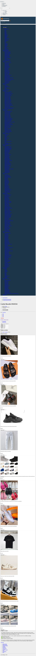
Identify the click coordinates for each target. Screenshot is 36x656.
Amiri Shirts (6, 288)
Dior (5, 30)
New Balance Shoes (8, 263)
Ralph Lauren (7, 47)
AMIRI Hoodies (7, 151)
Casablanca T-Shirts (7, 207)
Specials (4, 646)
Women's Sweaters (7, 52)
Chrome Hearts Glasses (8, 75)
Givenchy (6, 43)
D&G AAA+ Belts (7, 102)
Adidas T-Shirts (7, 224)
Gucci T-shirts (7, 195)
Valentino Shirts (7, 289)
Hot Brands (5, 28)
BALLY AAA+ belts (8, 94)
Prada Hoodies (7, 153)
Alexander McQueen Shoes (9, 250)
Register (6, 11)
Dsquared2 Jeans (7, 175)
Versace (6, 39)
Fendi (5, 34)
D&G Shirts (6, 284)
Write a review (6, 319)
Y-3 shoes (6, 262)
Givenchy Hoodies (7, 156)
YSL (5, 42)
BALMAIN (6, 49)
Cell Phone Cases (7, 86)
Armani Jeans (7, 180)
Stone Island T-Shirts (8, 216)
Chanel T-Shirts (7, 218)
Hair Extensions (7, 89)
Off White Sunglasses (8, 80)
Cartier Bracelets (4, 297)
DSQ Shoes (6, 265)
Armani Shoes (7, 261)
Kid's (3, 652)
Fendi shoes (6, 238)
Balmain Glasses (7, 82)
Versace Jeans (7, 187)
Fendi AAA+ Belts (7, 97)
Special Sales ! (5, 644)
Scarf (5, 272)
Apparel (6, 85)
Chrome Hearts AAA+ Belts (9, 105)
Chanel (6, 31)
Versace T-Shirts (7, 209)
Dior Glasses (6, 68)
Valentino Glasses (7, 78)
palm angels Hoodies (8, 166)
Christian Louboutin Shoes (9, 247)
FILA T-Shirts (7, 229)
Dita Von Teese (7, 73)
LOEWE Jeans (7, 182)
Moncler (6, 36)
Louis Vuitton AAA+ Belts (9, 93)
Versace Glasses (7, 67)
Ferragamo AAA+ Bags (8, 131)
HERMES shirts (7, 286)
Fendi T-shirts (7, 203)
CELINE (6, 45)
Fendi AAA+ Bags (7, 117)
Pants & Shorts (7, 137)
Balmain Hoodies (7, 172)
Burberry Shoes (7, 243)
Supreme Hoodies (7, 167)
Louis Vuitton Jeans (7, 176)
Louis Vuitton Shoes (8, 233)
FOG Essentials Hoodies (8, 160)
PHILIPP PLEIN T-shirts (8, 208)
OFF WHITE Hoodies (8, 148)
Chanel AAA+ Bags (8, 112)
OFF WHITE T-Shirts (8, 202)
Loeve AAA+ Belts (7, 98)
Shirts (5, 140)
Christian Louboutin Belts (8, 108)
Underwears (6, 142)
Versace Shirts (7, 282)
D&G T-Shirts (7, 205)
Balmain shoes (7, 251)
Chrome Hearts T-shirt (8, 201)
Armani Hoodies (7, 171)
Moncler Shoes (7, 256)
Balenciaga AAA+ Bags (8, 123)
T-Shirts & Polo (7, 134)
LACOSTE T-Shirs (7, 214)
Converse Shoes (7, 266)
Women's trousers (7, 59)
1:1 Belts (6, 271)
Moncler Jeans (7, 185)
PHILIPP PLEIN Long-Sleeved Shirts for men (11, 293)
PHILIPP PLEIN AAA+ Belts (9, 107)
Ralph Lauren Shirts (8, 292)
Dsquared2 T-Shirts (7, 223)
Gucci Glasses (7, 64)
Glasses (4, 61)
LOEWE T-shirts (7, 204)
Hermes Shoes (7, 235)
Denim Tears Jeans (7, 191)
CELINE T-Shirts (7, 213)
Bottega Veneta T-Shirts (8, 225)
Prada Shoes (6, 237)
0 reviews (2, 319)
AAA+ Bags (5, 110)
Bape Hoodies (7, 165)
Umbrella (6, 276)
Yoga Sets (6, 58)
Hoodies (6, 136)
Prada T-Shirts (7, 200)
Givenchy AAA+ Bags (8, 120)
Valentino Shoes (7, 240)
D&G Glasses (7, 74)
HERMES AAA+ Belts (8, 91)
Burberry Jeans (7, 181)
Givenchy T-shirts (7, 206)
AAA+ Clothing (5, 649)
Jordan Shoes (7, 248)
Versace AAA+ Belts (8, 96)
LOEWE (6, 40)
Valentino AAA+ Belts (8, 100)
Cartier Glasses (7, 63)
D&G (5, 41)
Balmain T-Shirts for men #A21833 (4, 551)
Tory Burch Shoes (7, 260)
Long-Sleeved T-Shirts (8, 143)
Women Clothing (5, 50)
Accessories (5, 268)
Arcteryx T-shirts (7, 230)
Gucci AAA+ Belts (7, 92)
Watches (6, 273)
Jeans (4, 173)
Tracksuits (6, 135)
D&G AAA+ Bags (7, 127)
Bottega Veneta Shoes (8, 257)
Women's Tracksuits (7, 51)
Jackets (6, 138)
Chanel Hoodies (7, 161)
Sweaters (6, 139)
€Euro (3, 4)
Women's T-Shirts (7, 56)
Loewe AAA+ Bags (8, 115)
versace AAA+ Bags (8, 130)
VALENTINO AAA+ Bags (9, 124)
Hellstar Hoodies (7, 159)
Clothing (4, 133)
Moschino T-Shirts (7, 221)
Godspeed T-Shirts (7, 210)
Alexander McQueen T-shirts (9, 220)
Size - (3, 312)
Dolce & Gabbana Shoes (8, 244)
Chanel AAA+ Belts (8, 99)
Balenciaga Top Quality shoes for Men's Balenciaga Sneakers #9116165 (9, 426)
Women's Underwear (8, 57)
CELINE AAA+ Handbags (9, 118)
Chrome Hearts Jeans (8, 177)
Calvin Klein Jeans (7, 192)
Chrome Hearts (7, 38)
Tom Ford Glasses (7, 66)
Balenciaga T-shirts (7, 196)
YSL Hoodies (7, 169)
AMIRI (6, 37)
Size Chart (4, 312)
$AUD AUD (4, 3)
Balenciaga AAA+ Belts (8, 103)
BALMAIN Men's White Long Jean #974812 (6, 451)
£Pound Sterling (5, 5)
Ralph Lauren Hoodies (8, 164)
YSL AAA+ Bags (7, 114)
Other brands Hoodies (8, 154)
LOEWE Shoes (7, 253)
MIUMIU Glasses (7, 70)
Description (4, 321)
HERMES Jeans (7, 190)
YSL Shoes (6, 245)
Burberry (6, 33)
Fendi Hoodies (7, 155)
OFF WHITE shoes (7, 249)
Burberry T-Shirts (7, 199)
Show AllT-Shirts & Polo (6, 231)
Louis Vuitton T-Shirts (8, 194)
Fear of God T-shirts (8, 217)
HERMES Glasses (7, 76)
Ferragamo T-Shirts (7, 228)
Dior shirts (6, 281)
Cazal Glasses (7, 81)
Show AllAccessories (6, 278)
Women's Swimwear (8, 53)
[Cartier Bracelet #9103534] (6, 299)
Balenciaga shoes (7, 242)
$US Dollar (4, 6)
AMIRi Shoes (7, 254)
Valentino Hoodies (7, 163)
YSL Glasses (6, 69)
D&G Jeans (6, 184)
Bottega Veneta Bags (8, 129)
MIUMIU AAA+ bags (8, 126)
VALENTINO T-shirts (8, 215)
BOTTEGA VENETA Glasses (9, 79)
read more (2, 642)
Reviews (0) (4, 322)
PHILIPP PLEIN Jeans (8, 189)
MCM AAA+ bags (7, 125)
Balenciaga (6, 35)
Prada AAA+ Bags (7, 116)
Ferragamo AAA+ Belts (8, 95)
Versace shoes (7, 241)
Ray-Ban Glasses (7, 72)
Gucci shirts (6, 283)
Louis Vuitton (7, 29)
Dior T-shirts (6, 197)
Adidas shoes (7, 252)
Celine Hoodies (7, 157)
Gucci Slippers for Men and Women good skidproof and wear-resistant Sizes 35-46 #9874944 (11, 501)
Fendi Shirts (6, 287)
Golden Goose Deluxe (8, 255)
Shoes (5, 87)
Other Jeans (6, 179)
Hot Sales (4, 84)
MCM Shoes (6, 264)
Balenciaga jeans (7, 186)
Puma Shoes (6, 258)
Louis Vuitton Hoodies (8, 146)
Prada (5, 32)
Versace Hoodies (7, 162)
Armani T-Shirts (7, 222)
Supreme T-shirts (7, 227)
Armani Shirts (7, 291)
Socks (5, 274)
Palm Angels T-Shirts (8, 219)
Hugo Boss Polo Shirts (8, 211)
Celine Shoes (6, 259)
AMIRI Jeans (7, 174)
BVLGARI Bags (7, 122)
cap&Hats (6, 270)
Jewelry (6, 269)
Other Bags (6, 128)
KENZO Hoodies (7, 170)
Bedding (6, 277)
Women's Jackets (7, 54)
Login (5, 12)
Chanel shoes (7, 236)
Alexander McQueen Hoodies (9, 168)
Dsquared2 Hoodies (7, 158)
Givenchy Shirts (7, 290)
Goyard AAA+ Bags (8, 121)
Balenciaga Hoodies (8, 149)
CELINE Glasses (7, 71)
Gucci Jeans (6, 178)
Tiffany (6, 48)
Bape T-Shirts (7, 226)
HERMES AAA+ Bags (8, 119)
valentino (6, 44)
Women (6, 88)
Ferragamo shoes (7, 246)
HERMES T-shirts (7, 212)
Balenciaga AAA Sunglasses (9, 77)
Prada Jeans (6, 183)
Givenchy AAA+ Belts (8, 104)
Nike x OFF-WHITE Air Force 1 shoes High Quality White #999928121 (9, 526)
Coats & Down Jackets (8, 141)
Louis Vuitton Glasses (8, 62)
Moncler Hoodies (7, 150)
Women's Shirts (7, 55)
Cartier (6, 46)
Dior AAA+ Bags (7, 113)
